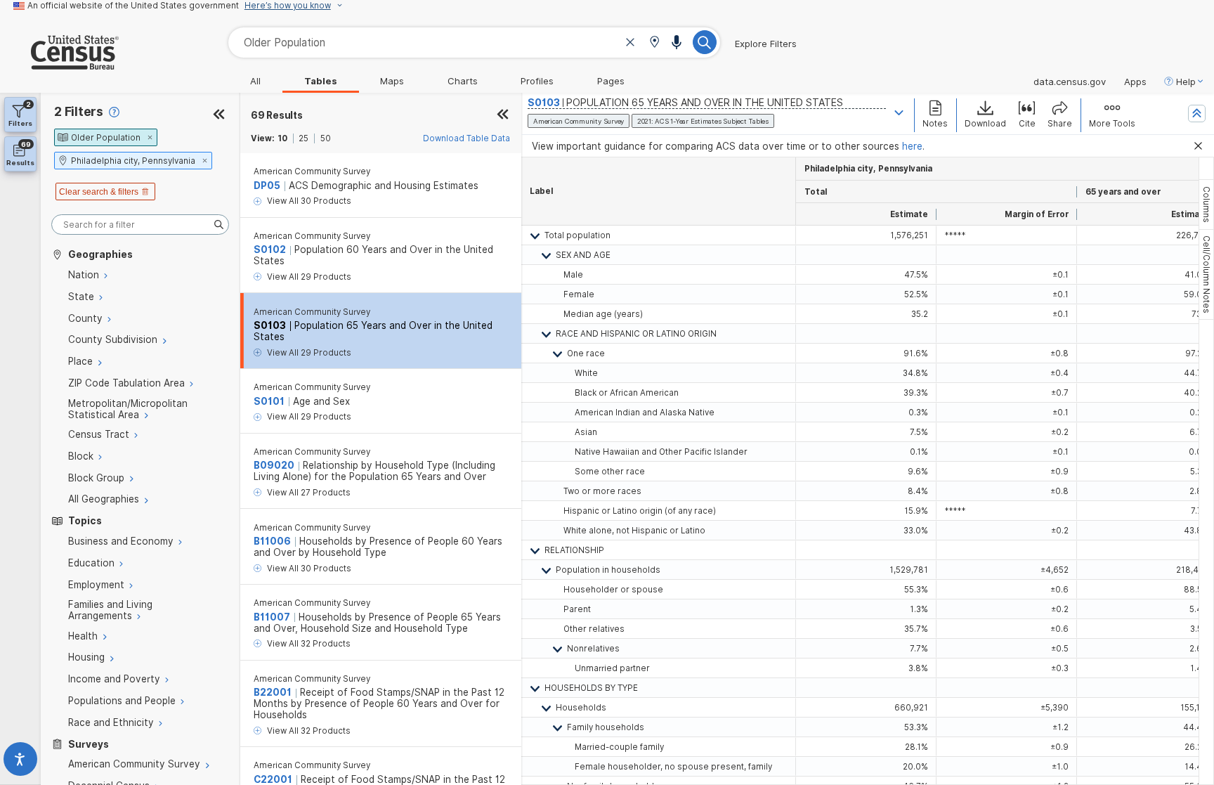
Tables (320, 80)
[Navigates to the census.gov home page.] (59, 64)
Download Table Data (466, 138)
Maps (392, 80)
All (255, 80)
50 (325, 138)
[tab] (1206, 204)
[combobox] (474, 42)
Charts (463, 80)
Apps (1135, 81)
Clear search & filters (98, 192)
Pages (611, 80)
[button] (654, 43)
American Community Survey (312, 171)
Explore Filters (766, 43)
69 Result (277, 115)
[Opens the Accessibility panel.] (20, 762)
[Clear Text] (630, 43)
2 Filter (78, 111)
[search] (140, 224)
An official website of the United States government (133, 6)
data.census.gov (1069, 81)
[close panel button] (502, 115)
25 (303, 138)
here (912, 146)
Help (1186, 81)
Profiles (537, 80)
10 (282, 138)
